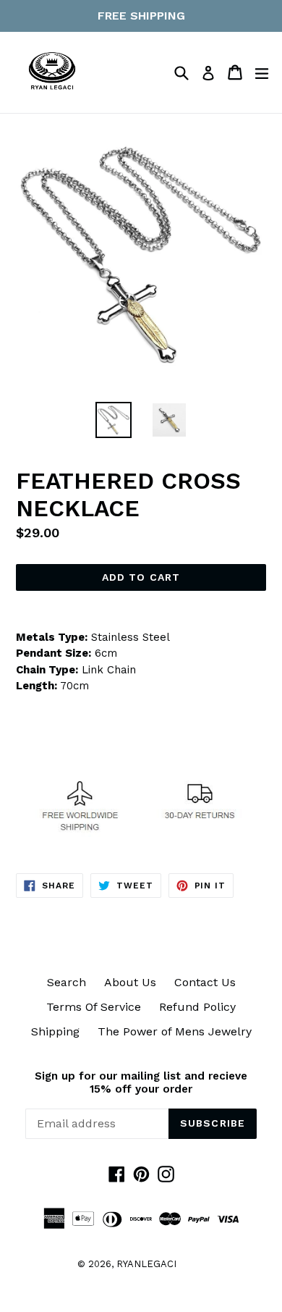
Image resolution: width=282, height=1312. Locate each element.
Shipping (55, 1031)
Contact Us (205, 982)
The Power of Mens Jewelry (175, 1031)
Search (66, 982)
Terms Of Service (93, 1007)
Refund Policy (197, 1007)
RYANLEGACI (146, 1263)
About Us (130, 982)
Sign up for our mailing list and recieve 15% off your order (141, 1082)
